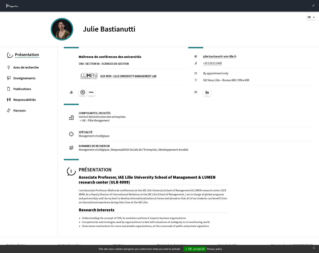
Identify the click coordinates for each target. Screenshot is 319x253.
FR (309, 17)
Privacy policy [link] (214, 249)
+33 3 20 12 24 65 (212, 63)
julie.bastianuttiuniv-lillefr (219, 56)
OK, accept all (196, 249)
